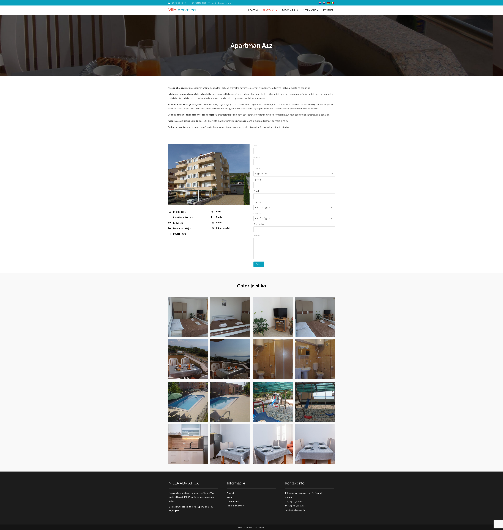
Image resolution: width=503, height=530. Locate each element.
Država (256, 168)
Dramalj (230, 493)
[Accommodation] (183, 9)
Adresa (256, 157)
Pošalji (258, 264)
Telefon (257, 180)
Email (256, 191)
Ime (255, 145)
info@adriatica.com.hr (295, 510)
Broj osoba (258, 224)
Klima (229, 497)
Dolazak (257, 202)
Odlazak (257, 213)
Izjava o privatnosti (235, 506)
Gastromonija (233, 501)
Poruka (256, 235)
